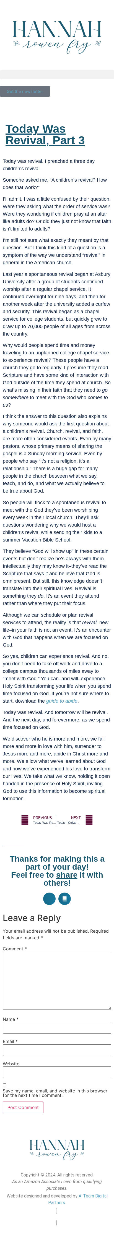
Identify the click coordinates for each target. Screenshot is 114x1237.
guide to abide (61, 701)
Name (11, 1019)
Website (11, 1063)
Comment (15, 948)
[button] (57, 74)
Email (10, 1041)
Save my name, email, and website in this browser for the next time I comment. (55, 1093)
